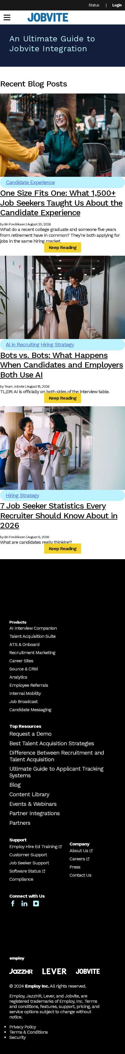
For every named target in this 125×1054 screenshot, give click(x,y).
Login (117, 5)
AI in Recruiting (22, 344)
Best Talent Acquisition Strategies (51, 743)
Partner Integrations (34, 813)
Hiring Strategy (57, 344)
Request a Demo (30, 733)
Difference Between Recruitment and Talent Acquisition (56, 756)
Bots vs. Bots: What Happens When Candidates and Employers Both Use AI (61, 364)
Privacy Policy (22, 1027)
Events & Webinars (32, 803)
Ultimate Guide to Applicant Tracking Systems (56, 772)
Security (17, 1037)
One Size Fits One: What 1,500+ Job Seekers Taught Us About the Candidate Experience (61, 202)
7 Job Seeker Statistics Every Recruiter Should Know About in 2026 (58, 515)
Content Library (29, 794)
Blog (14, 784)
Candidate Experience (30, 182)
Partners (19, 822)
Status (94, 5)
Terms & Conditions (28, 1032)
